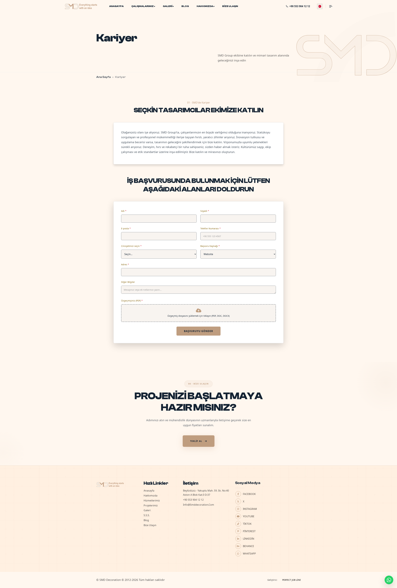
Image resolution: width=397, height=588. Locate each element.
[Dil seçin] (320, 6)
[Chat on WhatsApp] (389, 580)
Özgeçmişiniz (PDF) (132, 300)
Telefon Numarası (210, 228)
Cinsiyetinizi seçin (131, 246)
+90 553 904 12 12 (193, 499)
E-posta (126, 228)
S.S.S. (147, 515)
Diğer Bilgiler (128, 282)
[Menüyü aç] (329, 6)
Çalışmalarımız (142, 6)
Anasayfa (116, 6)
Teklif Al (196, 441)
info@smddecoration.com (198, 504)
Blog (185, 6)
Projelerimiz (151, 505)
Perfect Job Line (291, 579)
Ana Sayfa (103, 77)
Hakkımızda (205, 6)
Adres (125, 264)
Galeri (167, 6)
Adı (123, 210)
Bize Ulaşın (230, 6)
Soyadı (204, 210)
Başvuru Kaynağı (210, 246)
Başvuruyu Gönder (198, 331)
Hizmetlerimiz (152, 500)
